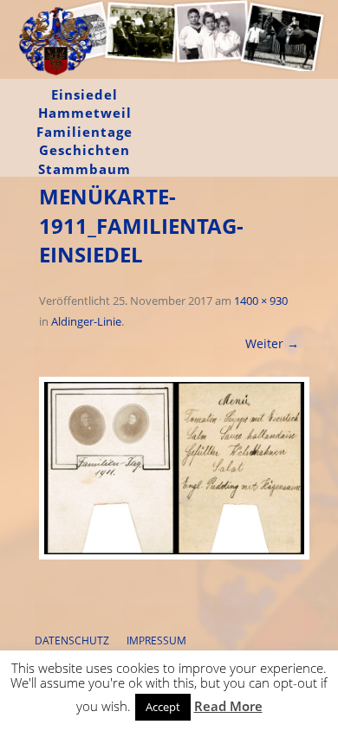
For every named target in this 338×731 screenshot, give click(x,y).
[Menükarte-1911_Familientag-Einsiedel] (169, 468)
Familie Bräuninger (56, 82)
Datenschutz (72, 640)
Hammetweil (85, 112)
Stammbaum (84, 169)
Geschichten (84, 149)
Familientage (84, 131)
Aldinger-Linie (86, 321)
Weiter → (272, 343)
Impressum (156, 640)
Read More (228, 706)
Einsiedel (84, 94)
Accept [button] (163, 707)
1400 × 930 (261, 300)
